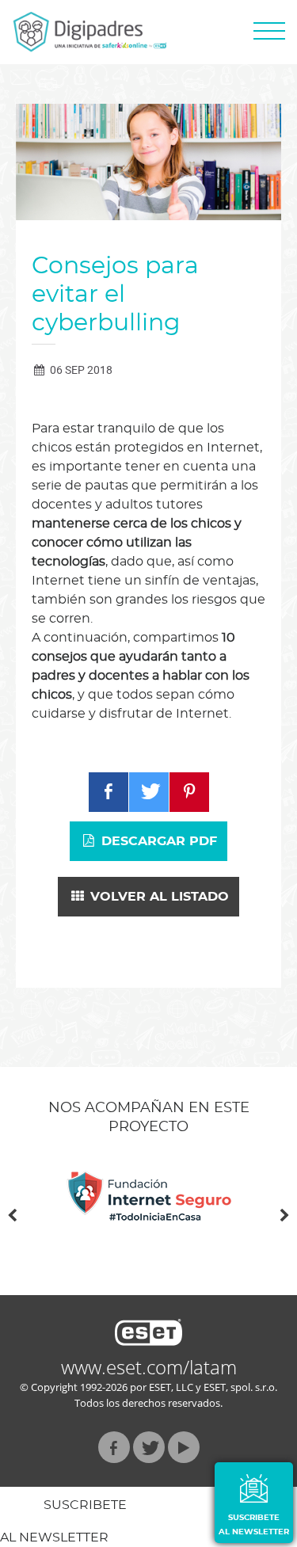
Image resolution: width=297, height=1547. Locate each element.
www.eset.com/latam (149, 1367)
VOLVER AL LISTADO (157, 896)
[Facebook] (108, 792)
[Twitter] (149, 792)
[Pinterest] (189, 792)
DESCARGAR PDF (157, 841)
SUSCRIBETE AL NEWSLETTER (254, 1525)
